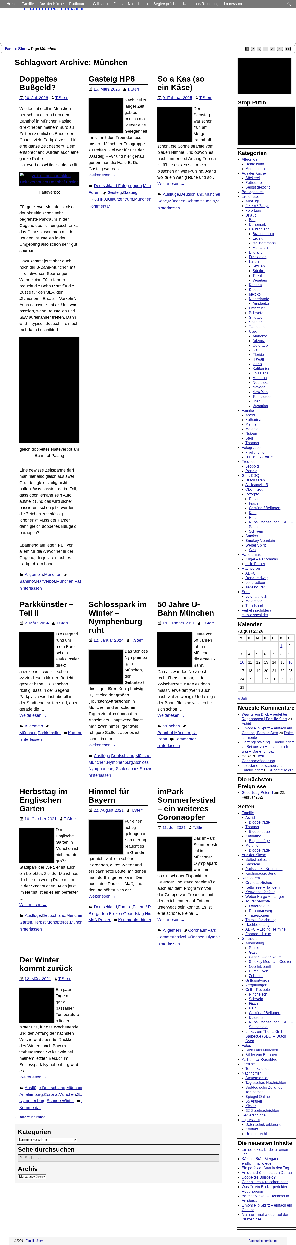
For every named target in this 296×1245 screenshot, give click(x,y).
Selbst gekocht (257, 187)
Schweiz (256, 313)
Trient (257, 276)
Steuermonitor (256, 1078)
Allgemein (34, 574)
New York (260, 392)
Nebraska (260, 382)
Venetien (260, 280)
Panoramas (251, 554)
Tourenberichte (257, 901)
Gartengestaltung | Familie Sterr (268, 742)
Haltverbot (45, 581)
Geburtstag (133, 913)
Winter (68, 1100)
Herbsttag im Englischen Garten (43, 800)
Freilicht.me (255, 452)
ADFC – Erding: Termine (265, 929)
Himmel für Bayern (109, 795)
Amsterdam (262, 303)
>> (288, 49)
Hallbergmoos (264, 243)
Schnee (54, 1100)
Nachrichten (138, 4)
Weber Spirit (255, 545)
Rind (253, 517)
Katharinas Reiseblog (201, 4)
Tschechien (258, 327)
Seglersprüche (165, 4)
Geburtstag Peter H (257, 793)
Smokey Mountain (260, 541)
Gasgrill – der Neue (265, 957)
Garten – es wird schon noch (265, 1182)
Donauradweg (257, 578)
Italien (254, 262)
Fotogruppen (130, 185)
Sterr (249, 438)
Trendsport (254, 606)
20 (272, 49)
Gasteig (115, 192)
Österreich (257, 308)
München (52, 574)
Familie (28, 4)
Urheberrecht (256, 1134)
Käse (162, 201)
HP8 (102, 199)
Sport (246, 592)
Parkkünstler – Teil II (46, 608)
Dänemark (257, 224)
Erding (258, 238)
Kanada (255, 285)
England (256, 252)
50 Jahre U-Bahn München (185, 608)
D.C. (256, 350)
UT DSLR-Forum (259, 457)
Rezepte (252, 494)
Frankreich (257, 257)
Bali (252, 220)
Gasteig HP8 (112, 78)
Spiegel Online (257, 1097)
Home (11, 4)
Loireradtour (255, 583)
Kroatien (256, 290)
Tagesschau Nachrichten (265, 1083)
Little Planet (255, 564)
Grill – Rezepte (257, 990)
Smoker (251, 536)
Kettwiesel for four (260, 892)
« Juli (242, 699)
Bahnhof (27, 581)
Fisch (253, 503)
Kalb (252, 513)
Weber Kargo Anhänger (264, 897)
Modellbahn (255, 169)
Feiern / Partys (146, 907)
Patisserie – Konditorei (264, 869)
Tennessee (262, 397)
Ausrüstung (254, 943)
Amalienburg (31, 1094)
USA (253, 331)
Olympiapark (217, 937)
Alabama (260, 336)
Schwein (256, 531)
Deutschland (105, 185)
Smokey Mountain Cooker (270, 962)
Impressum (233, 4)
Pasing (80, 581)
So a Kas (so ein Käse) (181, 83)
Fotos (118, 4)
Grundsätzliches (258, 883)
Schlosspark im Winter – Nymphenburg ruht (118, 617)
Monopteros (58, 922)
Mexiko (255, 294)
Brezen (115, 913)
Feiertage (253, 210)
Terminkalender (258, 1069)
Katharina (253, 420)
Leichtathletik (256, 596)
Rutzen (104, 920)
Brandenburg (263, 234)
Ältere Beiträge (30, 1117)
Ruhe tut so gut (280, 770)
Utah (256, 401)
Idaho (257, 364)
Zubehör (256, 976)
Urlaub (250, 215)
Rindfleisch (258, 994)
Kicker (250, 1106)
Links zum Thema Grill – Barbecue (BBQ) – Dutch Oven (265, 1036)
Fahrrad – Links (258, 934)
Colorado (260, 345)
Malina (250, 424)
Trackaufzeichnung (261, 920)
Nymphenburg (120, 762)
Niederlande (259, 299)
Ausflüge (171, 194)
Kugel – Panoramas (261, 559)
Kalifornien (261, 369)
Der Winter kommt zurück (46, 964)
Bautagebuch (253, 192)
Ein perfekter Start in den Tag (265, 1168)
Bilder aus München (261, 1050)
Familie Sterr (16, 49)
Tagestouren (255, 587)
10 (242, 662)
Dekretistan (254, 164)
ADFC (250, 573)
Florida (258, 355)
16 (290, 662)
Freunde (249, 462)
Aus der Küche (52, 4)
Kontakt (251, 1129)
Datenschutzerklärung (263, 1124)
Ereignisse (250, 196)
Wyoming (260, 406)
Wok (252, 550)
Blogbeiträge (259, 822)
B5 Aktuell (253, 1101)
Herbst (39, 922)
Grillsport (100, 4)
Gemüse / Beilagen (264, 508)
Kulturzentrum (120, 199)
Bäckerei (252, 178)
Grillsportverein (257, 980)
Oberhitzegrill (256, 489)
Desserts (256, 499)
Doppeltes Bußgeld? (38, 83)
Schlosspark (127, 768)
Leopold (252, 466)
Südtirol (259, 271)
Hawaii (258, 359)
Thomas (252, 443)
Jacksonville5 (256, 485)
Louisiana (261, 373)
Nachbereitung (257, 925)
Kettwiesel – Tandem (262, 887)
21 (280, 49)
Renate (251, 471)
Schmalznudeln (200, 201)
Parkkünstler (49, 732)
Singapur (256, 317)
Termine (248, 1064)
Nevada (259, 387)
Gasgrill (255, 952)
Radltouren (78, 4)
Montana (260, 378)
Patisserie (253, 183)
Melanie (252, 429)
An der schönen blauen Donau (267, 1173)
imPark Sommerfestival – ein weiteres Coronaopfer (186, 804)
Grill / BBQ (250, 476)
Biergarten (98, 913)
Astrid (250, 415)
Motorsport (254, 601)
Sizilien (259, 266)
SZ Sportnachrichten (262, 1111)
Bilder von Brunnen (261, 1055)
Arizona (259, 341)
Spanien (256, 322)
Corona (195, 930)
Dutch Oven (255, 480)
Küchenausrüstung (260, 873)
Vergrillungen (256, 985)
